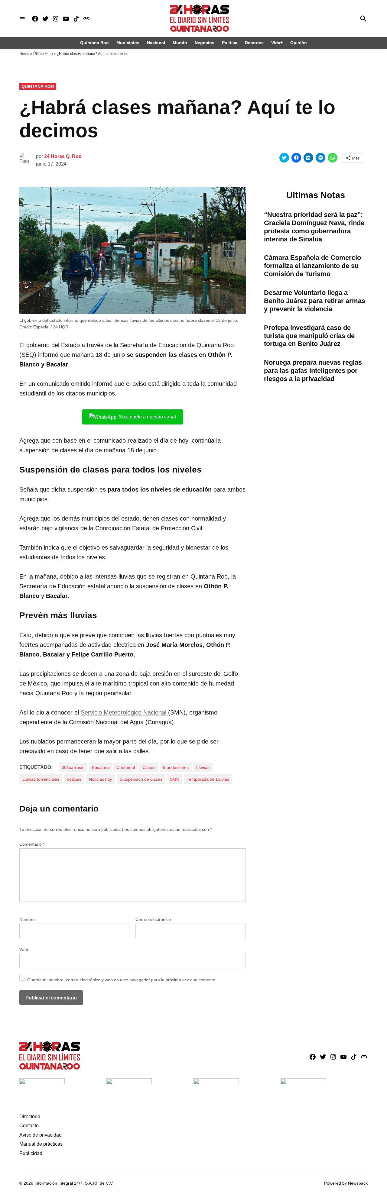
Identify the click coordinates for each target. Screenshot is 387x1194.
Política (229, 42)
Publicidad (30, 1153)
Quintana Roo (94, 42)
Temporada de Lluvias (208, 779)
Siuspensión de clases (141, 779)
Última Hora (43, 54)
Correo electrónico (153, 919)
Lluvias (203, 767)
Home (24, 54)
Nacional (156, 42)
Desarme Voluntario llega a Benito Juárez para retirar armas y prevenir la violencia (314, 301)
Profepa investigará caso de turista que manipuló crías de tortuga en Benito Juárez (309, 336)
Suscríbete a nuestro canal (147, 416)
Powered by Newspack (346, 1183)
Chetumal (125, 767)
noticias (74, 779)
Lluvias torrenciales (40, 779)
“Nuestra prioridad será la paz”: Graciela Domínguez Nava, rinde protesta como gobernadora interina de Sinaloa (314, 227)
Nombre (27, 919)
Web (23, 949)
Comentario (31, 844)
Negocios (204, 42)
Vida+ (277, 42)
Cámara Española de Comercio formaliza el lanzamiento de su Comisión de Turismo (312, 266)
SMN (174, 779)
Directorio (29, 1116)
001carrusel (73, 767)
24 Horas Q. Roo (63, 156)
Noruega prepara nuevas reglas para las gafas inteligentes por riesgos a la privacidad (313, 370)
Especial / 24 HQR (50, 326)
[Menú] (22, 18)
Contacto (29, 1125)
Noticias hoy (100, 779)
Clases (148, 767)
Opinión (298, 42)
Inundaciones (176, 767)
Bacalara (100, 767)
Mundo (180, 42)
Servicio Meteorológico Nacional (124, 712)
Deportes (254, 42)
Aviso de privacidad (40, 1135)
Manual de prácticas (41, 1144)
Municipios (127, 42)
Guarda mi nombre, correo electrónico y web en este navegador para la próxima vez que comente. (121, 979)
